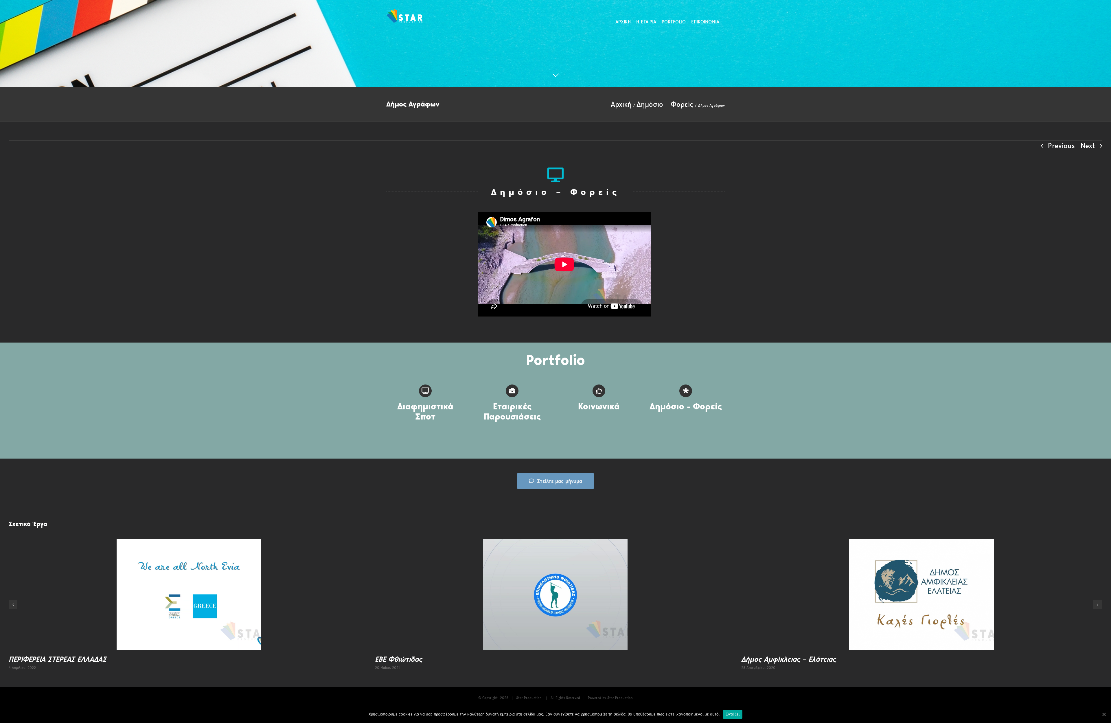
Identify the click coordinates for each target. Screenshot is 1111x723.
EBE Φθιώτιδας (398, 659)
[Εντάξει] (1104, 714)
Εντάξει (733, 714)
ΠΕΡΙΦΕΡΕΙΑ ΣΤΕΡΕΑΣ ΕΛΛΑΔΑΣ (57, 659)
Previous (1061, 145)
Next (1088, 145)
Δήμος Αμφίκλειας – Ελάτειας (788, 659)
